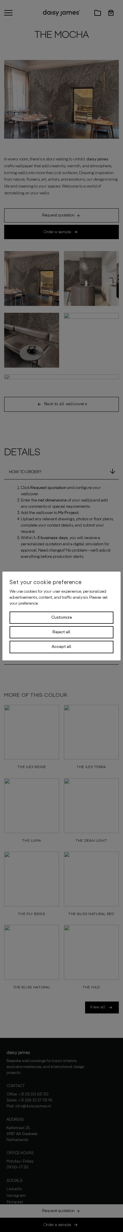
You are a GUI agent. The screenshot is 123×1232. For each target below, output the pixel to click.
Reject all (61, 632)
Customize (61, 617)
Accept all (61, 647)
